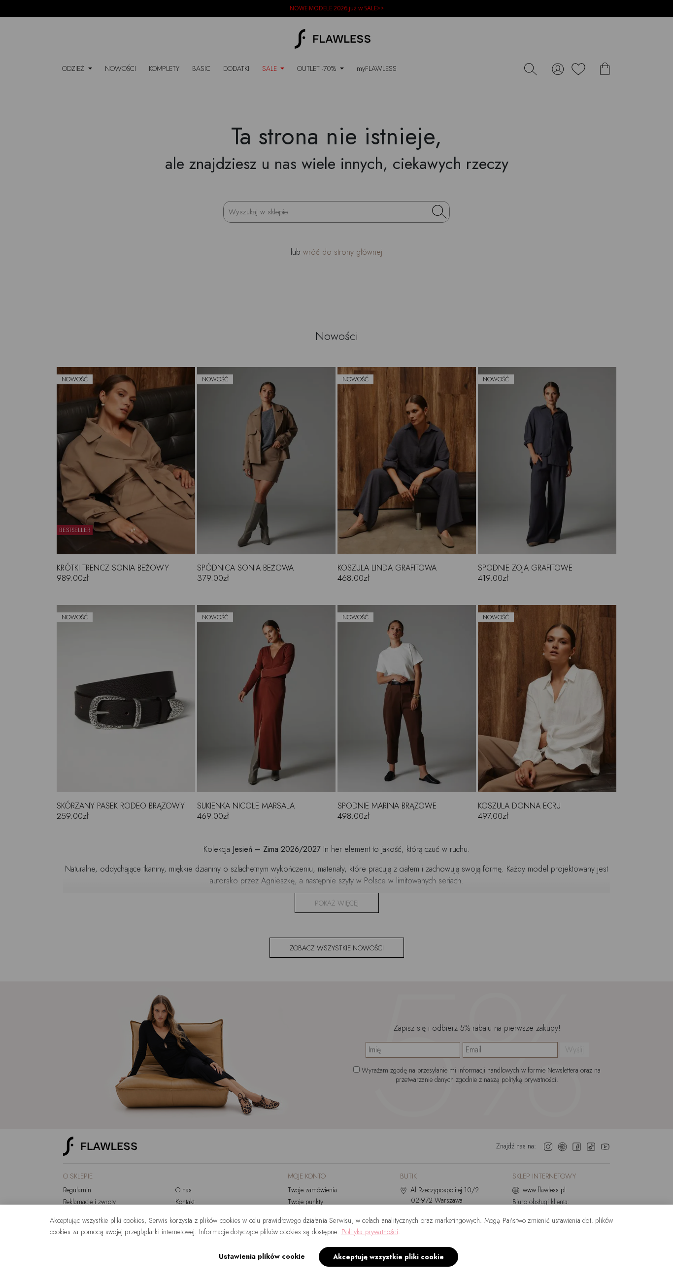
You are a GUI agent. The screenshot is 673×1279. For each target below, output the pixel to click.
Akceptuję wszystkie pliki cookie (388, 1257)
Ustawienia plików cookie (262, 1256)
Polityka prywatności (369, 1232)
